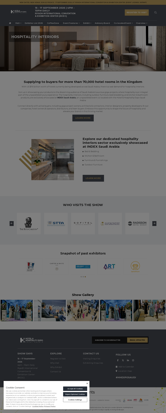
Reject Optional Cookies (75, 394)
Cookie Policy (38, 406)
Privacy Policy (50, 406)
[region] (46, 395)
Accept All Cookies (75, 389)
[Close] (87, 383)
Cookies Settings (75, 400)
